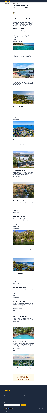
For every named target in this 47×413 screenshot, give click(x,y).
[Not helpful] (32, 15)
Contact (25, 394)
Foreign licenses (26, 398)
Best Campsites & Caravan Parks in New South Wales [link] (12, 3)
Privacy (4, 411)
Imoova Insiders (6, 398)
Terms (7, 411)
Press (4, 395)
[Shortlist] (40, 1)
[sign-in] (42, 1)
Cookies (9, 411)
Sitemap (12, 411)
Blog (4, 3)
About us (25, 395)
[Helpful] (31, 15)
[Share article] (33, 15)
